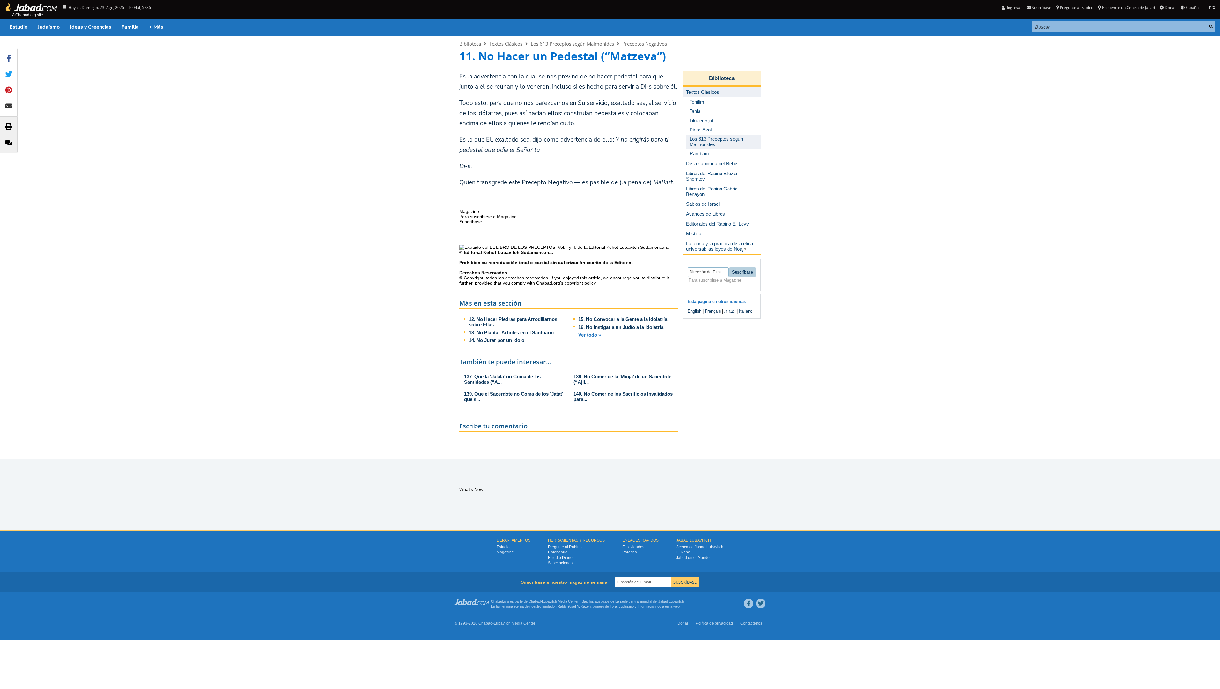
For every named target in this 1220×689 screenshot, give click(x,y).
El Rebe (683, 552)
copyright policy (580, 282)
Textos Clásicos (505, 44)
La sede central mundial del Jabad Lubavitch (649, 601)
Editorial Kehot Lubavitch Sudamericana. (508, 252)
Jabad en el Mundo (693, 557)
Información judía (651, 606)
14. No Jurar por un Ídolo (496, 340)
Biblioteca (470, 44)
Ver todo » (589, 334)
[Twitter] (760, 603)
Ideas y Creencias (90, 27)
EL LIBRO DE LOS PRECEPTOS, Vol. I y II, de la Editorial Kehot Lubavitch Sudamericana (579, 247)
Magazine (505, 552)
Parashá (629, 552)
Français (713, 311)
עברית (730, 311)
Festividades (633, 547)
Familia (130, 27)
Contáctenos (751, 623)
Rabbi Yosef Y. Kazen (574, 606)
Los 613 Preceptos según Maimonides (572, 44)
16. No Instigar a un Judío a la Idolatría (620, 327)
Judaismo (626, 606)
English (694, 311)
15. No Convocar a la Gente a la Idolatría (622, 319)
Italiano (745, 311)
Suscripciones (560, 563)
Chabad (535, 601)
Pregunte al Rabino (1076, 7)
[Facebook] (748, 603)
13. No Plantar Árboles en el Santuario (511, 332)
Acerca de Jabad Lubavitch (699, 547)
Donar (1170, 7)
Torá (613, 606)
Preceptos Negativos (644, 44)
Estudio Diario (560, 557)
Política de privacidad (714, 623)
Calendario (557, 552)
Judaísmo (49, 27)
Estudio (18, 27)
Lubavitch (549, 601)
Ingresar (1014, 7)
